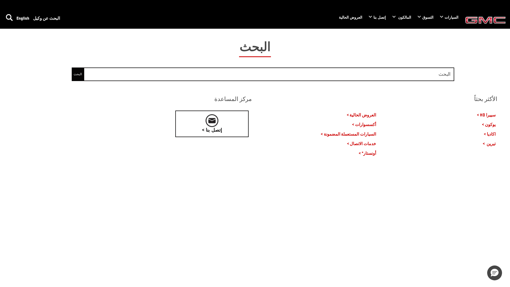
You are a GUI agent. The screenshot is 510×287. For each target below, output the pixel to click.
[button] (494, 272)
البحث (78, 74)
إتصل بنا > (212, 130)
